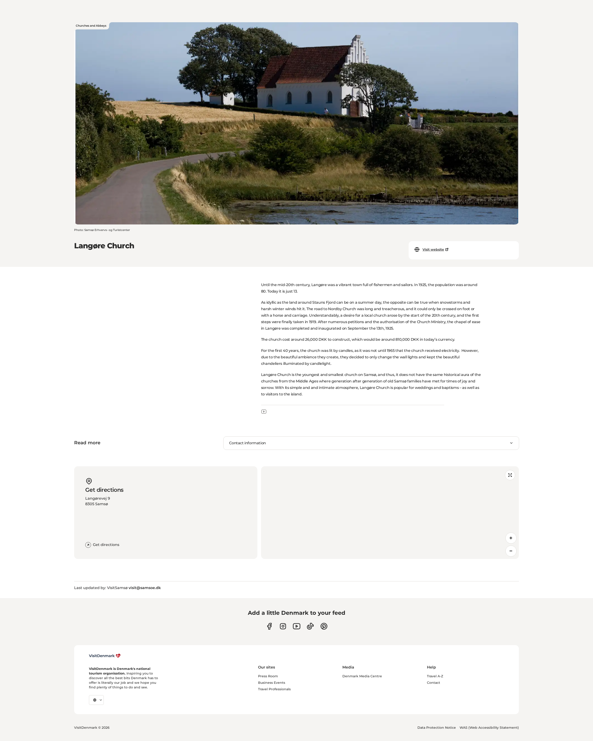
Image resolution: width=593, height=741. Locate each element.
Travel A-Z (435, 676)
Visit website (433, 249)
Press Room (268, 676)
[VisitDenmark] (105, 655)
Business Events (271, 683)
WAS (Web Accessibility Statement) (489, 727)
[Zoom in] (511, 538)
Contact (433, 683)
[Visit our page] (283, 626)
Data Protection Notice (436, 727)
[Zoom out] (511, 551)
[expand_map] (510, 475)
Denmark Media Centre (362, 676)
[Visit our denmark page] (269, 626)
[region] (390, 512)
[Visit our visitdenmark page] (297, 626)
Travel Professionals (274, 689)
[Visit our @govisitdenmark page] (310, 626)
